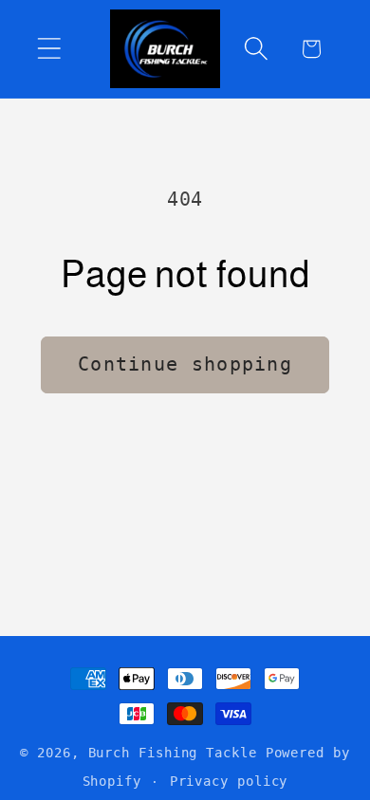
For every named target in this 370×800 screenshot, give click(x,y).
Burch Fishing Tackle (172, 752)
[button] (49, 49)
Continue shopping (185, 364)
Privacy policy (229, 781)
